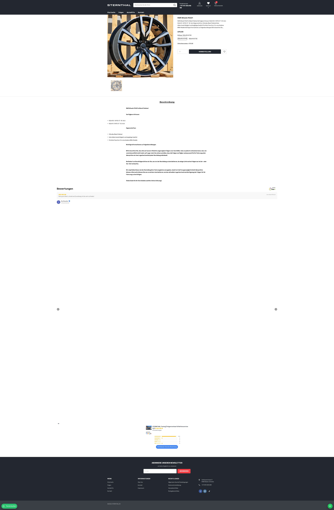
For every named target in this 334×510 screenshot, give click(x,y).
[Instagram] (205, 491)
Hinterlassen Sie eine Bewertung (167, 447)
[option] (140, 46)
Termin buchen (11, 506)
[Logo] (119, 5)
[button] (58, 309)
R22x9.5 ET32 (193, 38)
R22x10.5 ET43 (182, 38)
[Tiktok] (209, 491)
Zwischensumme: (183, 43)
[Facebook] (200, 491)
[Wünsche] (224, 51)
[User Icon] (199, 3)
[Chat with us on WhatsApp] (330, 506)
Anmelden (199, 5)
